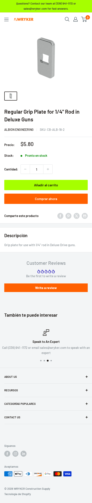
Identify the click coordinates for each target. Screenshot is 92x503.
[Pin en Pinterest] (68, 215)
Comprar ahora (46, 199)
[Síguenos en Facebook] (7, 454)
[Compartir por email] (85, 215)
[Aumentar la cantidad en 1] (47, 169)
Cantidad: (11, 169)
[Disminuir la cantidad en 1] (25, 169)
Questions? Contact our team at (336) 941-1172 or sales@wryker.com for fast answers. (46, 6)
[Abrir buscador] (67, 19)
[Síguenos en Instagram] (15, 454)
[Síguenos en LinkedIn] (24, 454)
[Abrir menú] (6, 19)
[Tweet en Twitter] (77, 215)
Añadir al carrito (46, 185)
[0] (84, 19)
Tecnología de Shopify (17, 494)
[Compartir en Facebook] (60, 215)
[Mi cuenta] (75, 19)
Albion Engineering (19, 129)
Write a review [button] (46, 288)
